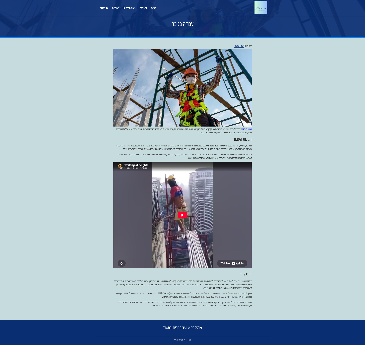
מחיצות (115, 8)
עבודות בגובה (239, 45)
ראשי (153, 8)
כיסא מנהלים (129, 8)
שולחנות (104, 8)
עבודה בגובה (247, 129)
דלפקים (143, 8)
